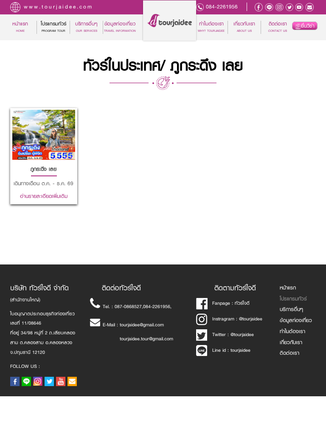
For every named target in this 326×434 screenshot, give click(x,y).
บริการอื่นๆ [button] (86, 27)
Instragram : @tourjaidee (237, 319)
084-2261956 (222, 7)
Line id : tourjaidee (231, 350)
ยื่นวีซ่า (308, 26)
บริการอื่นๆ (291, 309)
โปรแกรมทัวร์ (293, 299)
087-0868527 (128, 306)
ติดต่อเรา (277, 27)
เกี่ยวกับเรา (244, 27)
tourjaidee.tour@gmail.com (146, 338)
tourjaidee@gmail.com (142, 324)
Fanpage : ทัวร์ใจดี (231, 303)
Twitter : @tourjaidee (233, 334)
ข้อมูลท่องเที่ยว (120, 27)
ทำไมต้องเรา (211, 27)
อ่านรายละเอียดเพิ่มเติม (43, 154)
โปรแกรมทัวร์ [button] (53, 27)
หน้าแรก (24, 27)
